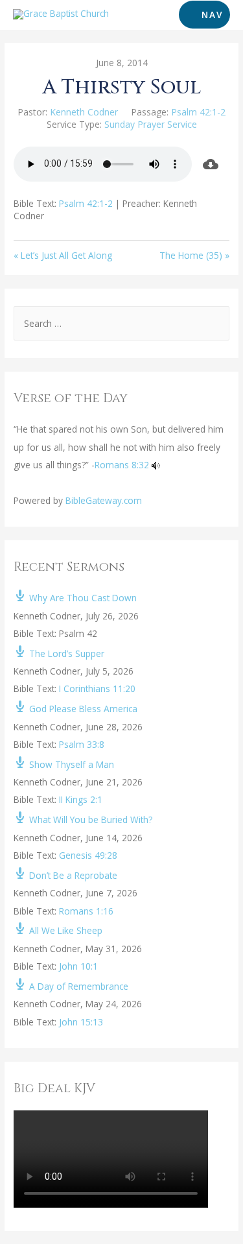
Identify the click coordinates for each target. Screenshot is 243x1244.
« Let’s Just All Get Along (63, 255)
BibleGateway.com (103, 500)
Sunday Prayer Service (150, 124)
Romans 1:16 (86, 911)
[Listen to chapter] (156, 465)
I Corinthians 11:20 (97, 688)
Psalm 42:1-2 (198, 112)
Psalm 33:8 (81, 744)
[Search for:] (121, 323)
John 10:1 (78, 966)
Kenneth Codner (84, 112)
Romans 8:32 (122, 465)
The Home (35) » (194, 255)
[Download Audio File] (210, 164)
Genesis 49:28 (88, 855)
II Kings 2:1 (80, 799)
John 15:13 (81, 1022)
